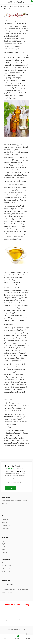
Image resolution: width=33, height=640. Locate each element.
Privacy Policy (5, 531)
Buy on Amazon (6, 568)
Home (5, 638)
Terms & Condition (7, 525)
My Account (5, 541)
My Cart (4, 544)
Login (3, 546)
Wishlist (4, 549)
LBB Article (5, 574)
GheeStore (15, 620)
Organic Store (6, 571)
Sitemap (23, 629)
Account (27, 638)
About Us (4, 522)
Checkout (4, 552)
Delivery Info (5, 519)
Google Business (6, 565)
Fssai (3, 562)
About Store (10, 629)
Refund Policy (6, 528)
